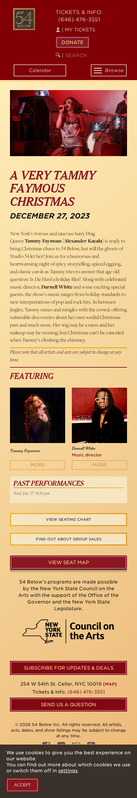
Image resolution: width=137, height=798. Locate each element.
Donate (72, 42)
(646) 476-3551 (79, 19)
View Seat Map (68, 562)
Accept (22, 784)
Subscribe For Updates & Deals (68, 668)
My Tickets (78, 29)
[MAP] (110, 684)
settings (67, 770)
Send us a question (68, 704)
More (38, 464)
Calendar (40, 70)
